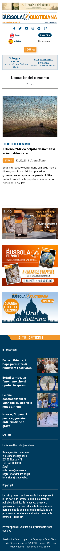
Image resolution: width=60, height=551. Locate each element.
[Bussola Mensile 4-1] (30, 223)
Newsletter (44, 41)
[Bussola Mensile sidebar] (30, 265)
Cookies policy (28, 527)
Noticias (17, 41)
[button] (30, 49)
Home (31, 84)
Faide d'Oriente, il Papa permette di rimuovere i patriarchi (17, 364)
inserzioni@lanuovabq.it (15, 477)
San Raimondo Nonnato (43, 61)
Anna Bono (38, 160)
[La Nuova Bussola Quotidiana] (30, 17)
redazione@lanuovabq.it (15, 470)
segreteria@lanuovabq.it (16, 474)
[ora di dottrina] (30, 307)
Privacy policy (10, 527)
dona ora (45, 35)
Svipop (8, 160)
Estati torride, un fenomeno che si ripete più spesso (14, 381)
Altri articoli (30, 337)
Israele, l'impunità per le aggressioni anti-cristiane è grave (15, 420)
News (17, 35)
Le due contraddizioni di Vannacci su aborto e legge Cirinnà (17, 400)
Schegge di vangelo (16, 59)
